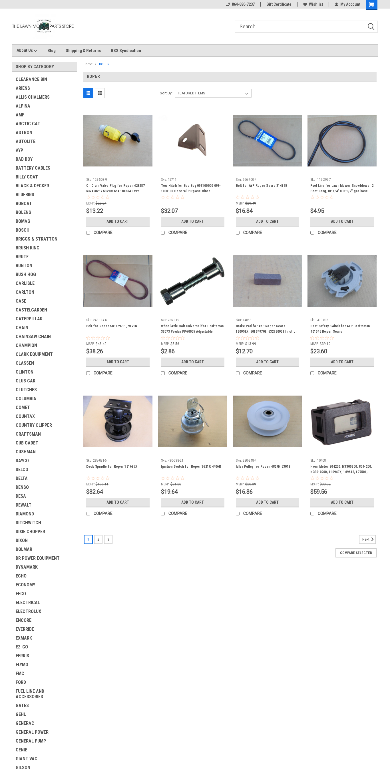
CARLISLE (25, 283)
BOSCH (22, 230)
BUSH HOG (26, 274)
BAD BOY (24, 159)
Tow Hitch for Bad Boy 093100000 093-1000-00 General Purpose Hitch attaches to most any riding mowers (191, 191)
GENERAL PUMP (31, 741)
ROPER (104, 64)
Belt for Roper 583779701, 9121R (111, 326)
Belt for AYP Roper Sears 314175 (261, 186)
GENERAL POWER (32, 732)
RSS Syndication (126, 50)
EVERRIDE (25, 629)
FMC (20, 673)
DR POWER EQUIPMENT (38, 558)
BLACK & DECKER (32, 185)
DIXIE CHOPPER (30, 531)
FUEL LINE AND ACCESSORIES (30, 693)
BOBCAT (24, 203)
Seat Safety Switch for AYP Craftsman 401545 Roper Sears (340, 329)
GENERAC (25, 723)
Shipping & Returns (83, 50)
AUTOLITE (25, 141)
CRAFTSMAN (28, 434)
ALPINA (23, 106)
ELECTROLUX (28, 611)
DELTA (22, 478)
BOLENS (23, 212)
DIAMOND (25, 514)
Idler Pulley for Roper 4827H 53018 (263, 467)
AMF (20, 115)
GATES (22, 705)
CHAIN (22, 327)
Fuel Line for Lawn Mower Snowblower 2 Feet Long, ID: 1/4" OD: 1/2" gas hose (341, 188)
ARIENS (23, 88)
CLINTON (24, 372)
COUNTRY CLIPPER (34, 425)
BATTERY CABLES (33, 168)
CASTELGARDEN (31, 310)
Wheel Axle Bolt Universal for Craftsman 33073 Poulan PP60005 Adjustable (192, 329)
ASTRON (24, 132)
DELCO (22, 469)
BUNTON (24, 265)
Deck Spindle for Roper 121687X (112, 467)
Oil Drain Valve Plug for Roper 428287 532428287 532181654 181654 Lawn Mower (115, 191)
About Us (25, 50)
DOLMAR (24, 549)
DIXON (22, 540)
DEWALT (23, 505)
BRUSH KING (27, 248)
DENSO (22, 487)
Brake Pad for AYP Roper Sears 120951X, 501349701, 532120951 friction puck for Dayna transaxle (266, 331)
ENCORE (23, 620)
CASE (21, 301)
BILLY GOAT (27, 177)
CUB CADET (27, 443)
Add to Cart (117, 221)
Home (88, 64)
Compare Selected (356, 553)
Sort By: (166, 93)
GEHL (21, 714)
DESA (21, 496)
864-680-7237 (243, 4)
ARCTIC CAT (28, 123)
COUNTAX (25, 416)
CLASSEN (25, 363)
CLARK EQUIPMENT (34, 354)
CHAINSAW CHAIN (33, 336)
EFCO (21, 593)
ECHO (21, 576)
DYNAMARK (27, 567)
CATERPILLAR (29, 318)
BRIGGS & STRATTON (36, 239)
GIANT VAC (26, 758)
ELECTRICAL (28, 602)
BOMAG (23, 221)
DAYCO (22, 460)
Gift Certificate (279, 4)
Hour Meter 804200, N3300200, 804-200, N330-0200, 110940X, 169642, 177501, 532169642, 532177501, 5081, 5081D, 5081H (341, 475)
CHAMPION (26, 345)
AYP (19, 150)
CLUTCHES (26, 389)
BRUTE (22, 256)
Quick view (117, 170)
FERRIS (22, 655)
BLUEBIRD (25, 194)
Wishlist (316, 4)
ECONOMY (25, 585)
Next (366, 539)
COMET (23, 407)
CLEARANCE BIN (31, 79)
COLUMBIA (26, 398)
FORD (21, 682)
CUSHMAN (26, 452)
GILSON (23, 767)
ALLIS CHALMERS (33, 97)
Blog (51, 50)
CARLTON (25, 292)
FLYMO (22, 664)
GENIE (21, 750)
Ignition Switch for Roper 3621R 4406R (191, 467)
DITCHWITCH (28, 522)
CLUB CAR (25, 381)
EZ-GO (22, 647)
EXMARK (24, 638)
